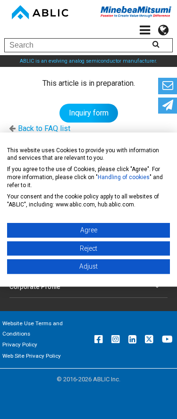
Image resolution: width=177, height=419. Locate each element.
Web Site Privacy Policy (31, 356)
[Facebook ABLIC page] (98, 339)
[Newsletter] (167, 106)
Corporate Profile (34, 286)
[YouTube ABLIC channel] (167, 339)
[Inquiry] (167, 86)
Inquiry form (89, 112)
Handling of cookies (124, 177)
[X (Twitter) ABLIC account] (149, 339)
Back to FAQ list (44, 128)
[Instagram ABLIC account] (115, 339)
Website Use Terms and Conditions (32, 328)
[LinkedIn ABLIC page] (132, 339)
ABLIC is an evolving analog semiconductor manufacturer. (88, 61)
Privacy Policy (19, 344)
